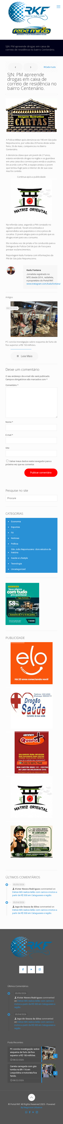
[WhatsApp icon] (26, 1112)
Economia (16, 521)
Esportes (15, 527)
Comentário (12, 385)
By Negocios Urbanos (31, 1107)
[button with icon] (23, 969)
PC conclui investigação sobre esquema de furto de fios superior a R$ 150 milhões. (31, 343)
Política (14, 543)
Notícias (15, 538)
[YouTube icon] (33, 1112)
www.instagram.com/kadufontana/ (44, 284)
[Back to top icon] (31, 1097)
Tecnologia (16, 563)
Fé (12, 532)
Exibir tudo (51, 67)
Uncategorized (18, 569)
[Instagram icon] (37, 1112)
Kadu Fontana (34, 270)
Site (7, 448)
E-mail (9, 435)
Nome (9, 422)
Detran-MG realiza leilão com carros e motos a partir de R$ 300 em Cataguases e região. (34, 1004)
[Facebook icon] (30, 1112)
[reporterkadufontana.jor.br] (29, 13)
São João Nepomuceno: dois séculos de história (31, 551)
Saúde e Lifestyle (19, 558)
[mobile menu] (58, 7)
